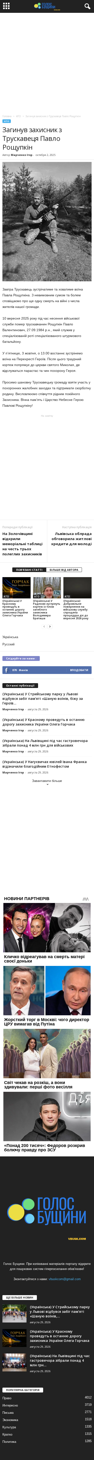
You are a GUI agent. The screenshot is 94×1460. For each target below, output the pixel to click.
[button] (86, 6)
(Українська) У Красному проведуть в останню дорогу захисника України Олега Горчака (15, 608)
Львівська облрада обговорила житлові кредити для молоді (71, 538)
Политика (9, 1442)
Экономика (10, 1420)
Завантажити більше (47, 781)
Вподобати (79, 670)
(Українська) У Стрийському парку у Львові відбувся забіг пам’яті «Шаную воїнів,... (60, 1311)
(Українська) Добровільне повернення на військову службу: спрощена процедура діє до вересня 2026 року (75, 609)
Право (6, 1398)
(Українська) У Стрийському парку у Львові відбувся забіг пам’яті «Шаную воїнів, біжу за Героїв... (42, 698)
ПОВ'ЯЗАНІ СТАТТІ (29, 570)
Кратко (7, 1434)
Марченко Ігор (21, 155)
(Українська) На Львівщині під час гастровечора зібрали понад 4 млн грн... (60, 1360)
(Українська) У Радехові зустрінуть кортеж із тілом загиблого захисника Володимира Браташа (46, 609)
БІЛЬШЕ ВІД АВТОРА (64, 570)
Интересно (10, 1405)
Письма (7, 1412)
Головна (7, 116)
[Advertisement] (47, 62)
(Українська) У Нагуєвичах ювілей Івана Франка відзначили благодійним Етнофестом (44, 764)
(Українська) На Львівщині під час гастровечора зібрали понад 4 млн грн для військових (45, 743)
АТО (6, 121)
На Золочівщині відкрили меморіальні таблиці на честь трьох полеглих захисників (22, 543)
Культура (9, 1427)
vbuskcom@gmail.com (65, 1279)
